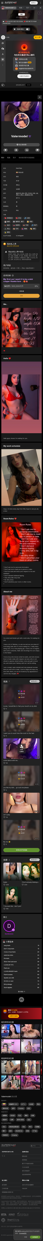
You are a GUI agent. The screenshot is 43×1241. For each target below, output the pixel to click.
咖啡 (8, 221)
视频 (21, 8)
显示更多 (20, 991)
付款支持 (24, 1188)
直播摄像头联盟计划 (7, 1192)
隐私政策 (24, 1156)
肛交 (19, 218)
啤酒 (31, 221)
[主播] (40, 97)
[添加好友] (27, 150)
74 (7, 817)
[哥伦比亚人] (4, 1104)
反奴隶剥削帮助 (26, 1174)
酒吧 (34, 228)
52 (7, 763)
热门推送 (37, 8)
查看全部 (34, 681)
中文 (34, 1146)
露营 (8, 232)
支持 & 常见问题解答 (28, 1185)
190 (7, 908)
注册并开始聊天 (24, 76)
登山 (8, 228)
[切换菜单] (2, 3)
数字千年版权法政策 (27, 1163)
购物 (25, 228)
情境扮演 (10, 218)
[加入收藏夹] (3, 37)
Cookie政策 (25, 1167)
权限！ (27, 72)
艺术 (17, 228)
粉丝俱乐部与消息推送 (26, 158)
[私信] (37, 150)
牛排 (27, 225)
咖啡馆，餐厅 (20, 221)
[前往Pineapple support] (3, 1220)
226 (7, 884)
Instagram (21, 235)
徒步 (8, 225)
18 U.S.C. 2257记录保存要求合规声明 (11, 1226)
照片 (28, 8)
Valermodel (6, 1096)
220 (25, 884)
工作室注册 (5, 1188)
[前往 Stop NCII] (13, 1220)
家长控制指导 (26, 1171)
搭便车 (18, 225)
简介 (2, 158)
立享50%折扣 (14, 1016)
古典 (28, 218)
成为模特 (4, 1185)
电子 (35, 225)
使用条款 (24, 1160)
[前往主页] (13, 3)
